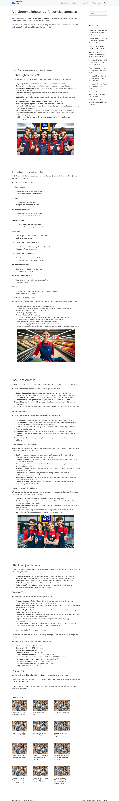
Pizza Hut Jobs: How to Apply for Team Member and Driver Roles (97, 94)
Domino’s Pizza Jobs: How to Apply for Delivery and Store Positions (98, 78)
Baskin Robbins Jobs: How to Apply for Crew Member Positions (98, 102)
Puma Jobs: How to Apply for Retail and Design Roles (98, 86)
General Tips (65, 3)
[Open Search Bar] (104, 3)
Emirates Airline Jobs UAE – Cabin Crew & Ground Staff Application (98, 62)
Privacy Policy (96, 3)
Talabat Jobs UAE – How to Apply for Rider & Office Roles (98, 70)
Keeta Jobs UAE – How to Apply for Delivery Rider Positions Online (98, 33)
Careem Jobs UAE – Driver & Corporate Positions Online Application (98, 41)
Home (56, 3)
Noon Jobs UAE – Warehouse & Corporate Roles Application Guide (97, 54)
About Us (75, 3)
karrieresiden (16, 27)
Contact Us (85, 3)
